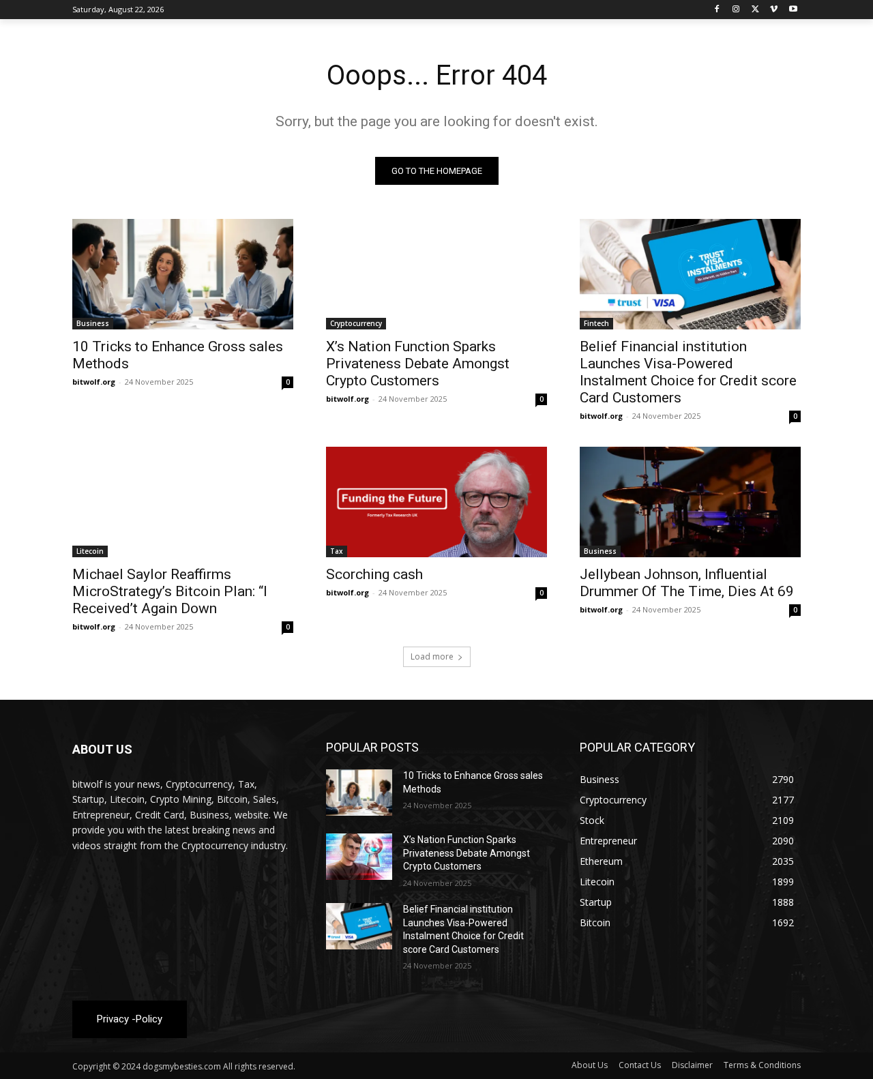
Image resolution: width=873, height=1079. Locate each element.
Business (92, 323)
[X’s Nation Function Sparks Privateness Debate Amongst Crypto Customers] (436, 274)
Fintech (596, 323)
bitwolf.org (93, 381)
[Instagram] (736, 10)
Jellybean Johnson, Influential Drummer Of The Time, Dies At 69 (687, 583)
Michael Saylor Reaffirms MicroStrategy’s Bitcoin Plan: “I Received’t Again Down (169, 591)
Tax (336, 551)
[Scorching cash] (436, 502)
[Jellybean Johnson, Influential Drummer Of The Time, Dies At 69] (690, 502)
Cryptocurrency (356, 323)
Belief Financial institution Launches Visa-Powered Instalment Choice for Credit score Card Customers (688, 372)
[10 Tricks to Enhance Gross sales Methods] (182, 274)
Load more (432, 656)
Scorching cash (374, 574)
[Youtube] (793, 10)
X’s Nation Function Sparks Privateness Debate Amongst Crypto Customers (417, 363)
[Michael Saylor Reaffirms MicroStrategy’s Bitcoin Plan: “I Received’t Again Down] (182, 502)
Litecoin (90, 551)
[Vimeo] (774, 10)
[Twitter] (755, 10)
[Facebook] (717, 10)
